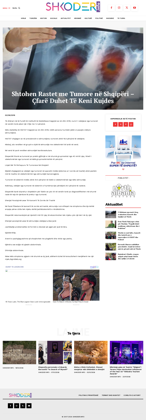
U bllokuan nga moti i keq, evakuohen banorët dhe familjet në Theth (128, 214)
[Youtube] (134, 8)
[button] (17, 8)
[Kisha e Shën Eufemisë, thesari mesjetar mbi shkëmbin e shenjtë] (91, 352)
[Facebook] (111, 8)
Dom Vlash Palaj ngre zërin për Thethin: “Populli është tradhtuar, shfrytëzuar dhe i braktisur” (128, 224)
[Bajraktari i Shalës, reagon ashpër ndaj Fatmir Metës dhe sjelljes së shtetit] (110, 256)
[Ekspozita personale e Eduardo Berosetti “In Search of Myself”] (55, 352)
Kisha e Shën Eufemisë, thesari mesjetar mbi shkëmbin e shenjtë (89, 368)
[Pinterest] (126, 124)
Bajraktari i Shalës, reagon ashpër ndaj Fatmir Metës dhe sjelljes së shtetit (128, 256)
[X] (127, 8)
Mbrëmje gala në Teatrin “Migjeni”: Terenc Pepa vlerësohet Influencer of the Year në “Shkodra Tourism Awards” (126, 370)
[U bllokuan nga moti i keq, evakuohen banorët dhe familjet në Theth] (110, 214)
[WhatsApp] (131, 124)
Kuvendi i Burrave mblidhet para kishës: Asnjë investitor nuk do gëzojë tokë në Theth (129, 246)
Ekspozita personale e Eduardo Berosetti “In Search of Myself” (53, 368)
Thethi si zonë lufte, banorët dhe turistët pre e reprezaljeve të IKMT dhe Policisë (129, 236)
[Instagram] (119, 8)
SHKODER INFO (8, 368)
